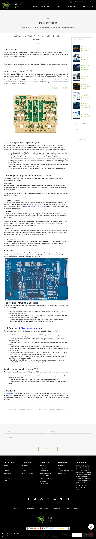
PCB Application (43, 508)
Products (7, 470)
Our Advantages (63, 465)
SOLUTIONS (17, 508)
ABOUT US (57, 508)
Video (67, 508)
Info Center (7, 478)
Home (23, 27)
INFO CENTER (32, 27)
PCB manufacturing (28, 328)
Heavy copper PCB (46, 473)
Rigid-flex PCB (44, 483)
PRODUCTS (30, 508)
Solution (7, 468)
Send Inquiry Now (81, 139)
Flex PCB (43, 481)
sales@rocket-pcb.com (85, 469)
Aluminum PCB (45, 476)
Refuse (88, 535)
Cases (24, 470)
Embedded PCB (45, 478)
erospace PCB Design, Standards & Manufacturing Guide (85, 69)
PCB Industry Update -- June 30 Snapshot (86, 86)
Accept (77, 535)
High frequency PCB (46, 468)
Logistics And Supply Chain (66, 470)
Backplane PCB (45, 470)
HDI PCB (43, 465)
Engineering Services (28, 473)
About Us (7, 476)
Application (8, 473)
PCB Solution (26, 468)
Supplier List (62, 473)
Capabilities (26, 465)
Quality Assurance (63, 468)
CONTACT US (78, 508)
